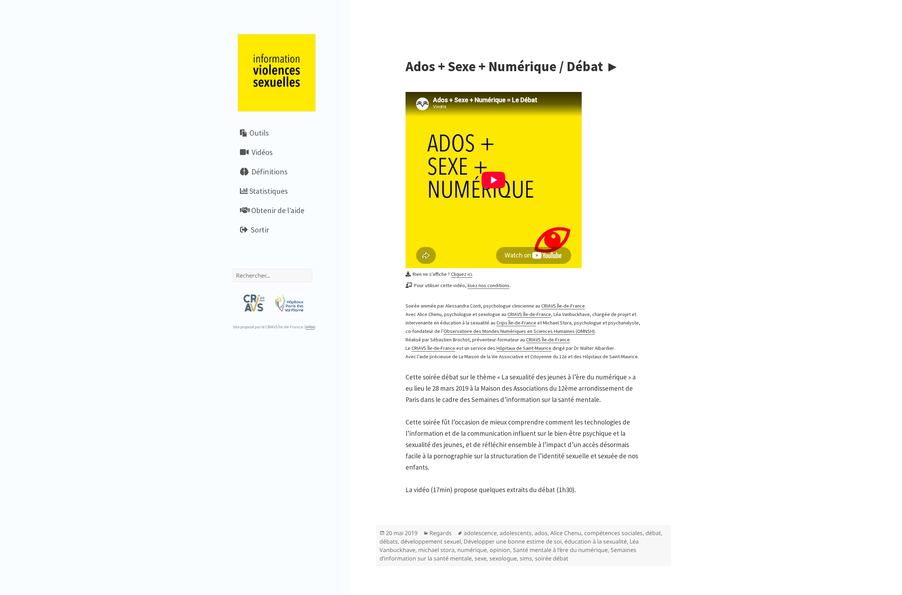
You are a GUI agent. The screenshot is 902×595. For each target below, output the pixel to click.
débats (388, 541)
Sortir (258, 230)
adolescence (480, 533)
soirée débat (551, 558)
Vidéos (261, 152)
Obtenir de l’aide (277, 210)
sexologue (503, 558)
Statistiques (268, 191)
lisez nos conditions (488, 285)
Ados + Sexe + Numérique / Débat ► (512, 66)
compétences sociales (613, 533)
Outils (258, 133)
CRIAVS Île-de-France (563, 306)
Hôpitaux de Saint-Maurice (523, 348)
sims (526, 558)
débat (653, 533)
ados (541, 533)
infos (310, 326)
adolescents (516, 533)
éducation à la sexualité (595, 541)
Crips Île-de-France (516, 323)
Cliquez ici (461, 274)
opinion (500, 550)
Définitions (268, 171)
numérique (472, 550)
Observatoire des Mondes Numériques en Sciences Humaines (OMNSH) (519, 331)
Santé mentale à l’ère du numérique (560, 550)
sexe (481, 558)
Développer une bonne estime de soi (513, 541)
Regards (441, 533)
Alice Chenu (565, 533)
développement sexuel (431, 541)
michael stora (436, 550)
